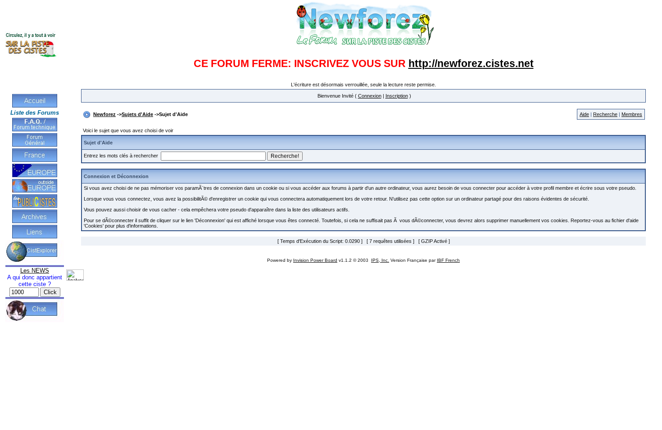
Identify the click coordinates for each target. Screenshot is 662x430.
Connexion (369, 96)
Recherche (605, 114)
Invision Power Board (315, 260)
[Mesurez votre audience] (75, 279)
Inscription (396, 96)
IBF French (448, 260)
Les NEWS (34, 270)
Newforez (104, 114)
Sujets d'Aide (137, 114)
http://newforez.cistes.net (471, 63)
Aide (584, 114)
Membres (631, 114)
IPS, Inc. (380, 260)
